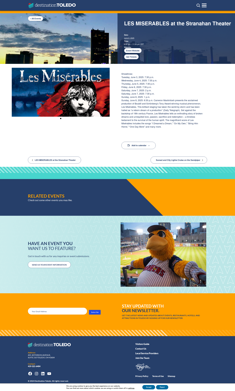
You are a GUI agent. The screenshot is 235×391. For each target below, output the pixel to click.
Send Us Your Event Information (49, 265)
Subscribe (95, 312)
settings (131, 388)
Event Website (133, 50)
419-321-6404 (34, 366)
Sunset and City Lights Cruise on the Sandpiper (178, 160)
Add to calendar (139, 145)
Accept (148, 387)
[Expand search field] (198, 5)
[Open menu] (204, 5)
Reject (162, 387)
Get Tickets (131, 56)
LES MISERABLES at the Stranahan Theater (55, 160)
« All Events (35, 18)
